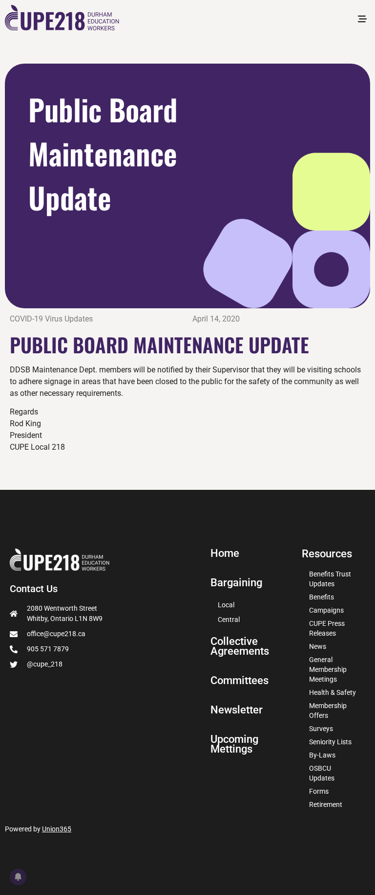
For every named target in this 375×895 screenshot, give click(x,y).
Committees (239, 681)
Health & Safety (332, 692)
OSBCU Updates (321, 773)
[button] (362, 19)
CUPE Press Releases (327, 628)
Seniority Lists (330, 742)
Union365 (56, 829)
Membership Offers (328, 710)
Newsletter (236, 710)
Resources (327, 554)
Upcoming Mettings (234, 744)
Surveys (321, 729)
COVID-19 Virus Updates (51, 318)
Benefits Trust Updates (330, 579)
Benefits (321, 597)
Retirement (325, 804)
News (317, 646)
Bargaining (236, 583)
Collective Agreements (239, 646)
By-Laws (322, 755)
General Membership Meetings (328, 669)
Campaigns (326, 610)
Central (229, 619)
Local (226, 605)
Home (224, 553)
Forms (319, 791)
